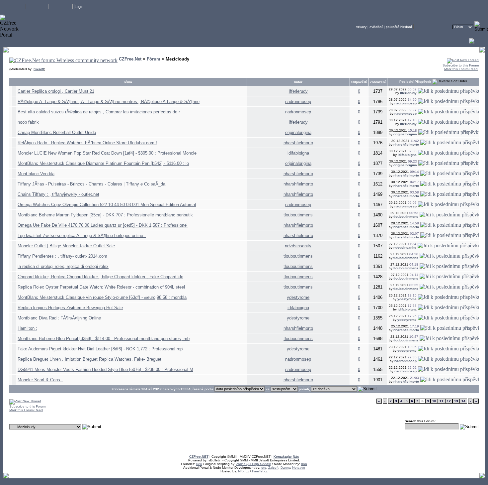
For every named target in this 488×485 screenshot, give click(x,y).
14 (463, 401)
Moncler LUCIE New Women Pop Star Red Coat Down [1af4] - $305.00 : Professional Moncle (107, 153)
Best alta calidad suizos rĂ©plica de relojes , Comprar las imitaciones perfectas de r (99, 111)
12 (449, 401)
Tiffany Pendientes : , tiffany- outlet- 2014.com (62, 256)
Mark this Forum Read (461, 69)
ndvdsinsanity (298, 245)
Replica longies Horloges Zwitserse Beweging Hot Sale (70, 307)
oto (263, 467)
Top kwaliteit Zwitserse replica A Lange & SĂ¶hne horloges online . (82, 235)
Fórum (153, 59)
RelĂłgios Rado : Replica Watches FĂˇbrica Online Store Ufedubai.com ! (87, 142)
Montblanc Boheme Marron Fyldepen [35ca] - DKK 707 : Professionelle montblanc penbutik (105, 214)
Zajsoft (273, 467)
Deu (199, 464)
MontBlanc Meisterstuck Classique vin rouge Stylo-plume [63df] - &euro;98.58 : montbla (102, 297)
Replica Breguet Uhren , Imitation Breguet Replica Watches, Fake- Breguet (89, 359)
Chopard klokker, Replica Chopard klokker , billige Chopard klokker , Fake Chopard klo (100, 276)
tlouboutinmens (298, 214)
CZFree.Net (130, 59)
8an (304, 464)
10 (434, 401)
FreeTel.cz (260, 471)
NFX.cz (243, 471)
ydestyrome (298, 297)
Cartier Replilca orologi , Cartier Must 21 (56, 91)
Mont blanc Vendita (36, 173)
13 (456, 401)
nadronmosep (298, 101)
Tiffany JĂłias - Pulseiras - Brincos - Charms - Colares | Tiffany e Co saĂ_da (91, 184)
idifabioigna (298, 153)
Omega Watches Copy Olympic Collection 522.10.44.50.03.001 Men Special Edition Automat (107, 204)
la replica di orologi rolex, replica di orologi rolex (63, 266)
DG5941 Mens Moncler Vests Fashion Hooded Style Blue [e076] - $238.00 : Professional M (105, 369)
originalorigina (298, 132)
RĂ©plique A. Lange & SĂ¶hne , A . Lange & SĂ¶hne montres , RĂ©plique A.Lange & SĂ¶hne (109, 101)
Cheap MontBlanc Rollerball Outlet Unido (57, 132)
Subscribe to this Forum (461, 65)
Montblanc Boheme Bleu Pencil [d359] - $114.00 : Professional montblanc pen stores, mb (104, 338)
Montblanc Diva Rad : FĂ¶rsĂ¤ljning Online (59, 317)
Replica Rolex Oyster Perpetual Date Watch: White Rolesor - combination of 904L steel (101, 287)
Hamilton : (27, 328)
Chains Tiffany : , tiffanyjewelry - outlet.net (58, 194)
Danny (285, 467)
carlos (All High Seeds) (253, 464)
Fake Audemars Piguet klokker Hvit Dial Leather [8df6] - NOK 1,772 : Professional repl (101, 348)
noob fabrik (28, 122)
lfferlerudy (298, 91)
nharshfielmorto (298, 142)
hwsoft (39, 69)
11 (442, 401)
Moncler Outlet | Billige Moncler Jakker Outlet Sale (66, 245)
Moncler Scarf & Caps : (40, 379)
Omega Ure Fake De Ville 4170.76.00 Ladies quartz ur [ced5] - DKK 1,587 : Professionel (103, 225)
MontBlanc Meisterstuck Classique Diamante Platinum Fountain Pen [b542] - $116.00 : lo (103, 163)
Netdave (298, 467)
